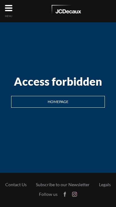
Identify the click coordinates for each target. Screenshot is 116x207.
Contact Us (16, 184)
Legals (105, 184)
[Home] (66, 10)
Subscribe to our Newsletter (63, 184)
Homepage (58, 101)
